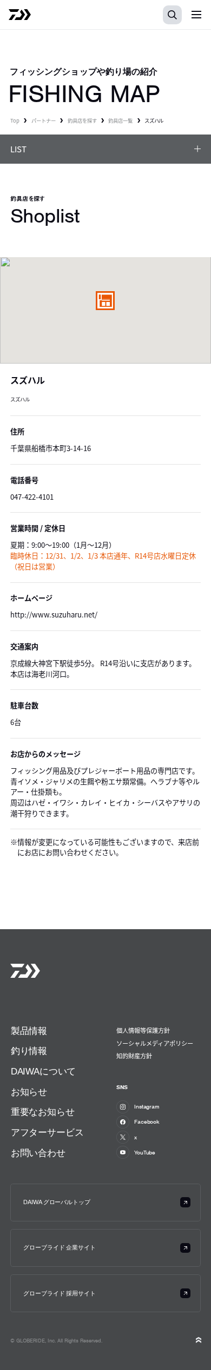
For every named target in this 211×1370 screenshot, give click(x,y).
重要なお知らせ (43, 1112)
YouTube (144, 1152)
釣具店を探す (82, 120)
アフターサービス (47, 1132)
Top (14, 120)
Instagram (147, 1106)
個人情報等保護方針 (143, 1030)
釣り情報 (29, 1051)
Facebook (147, 1121)
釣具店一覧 (120, 120)
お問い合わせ (38, 1153)
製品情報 (29, 1031)
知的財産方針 (134, 1055)
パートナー (43, 120)
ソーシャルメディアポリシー (154, 1043)
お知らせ (29, 1092)
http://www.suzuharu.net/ (53, 614)
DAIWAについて (43, 1071)
